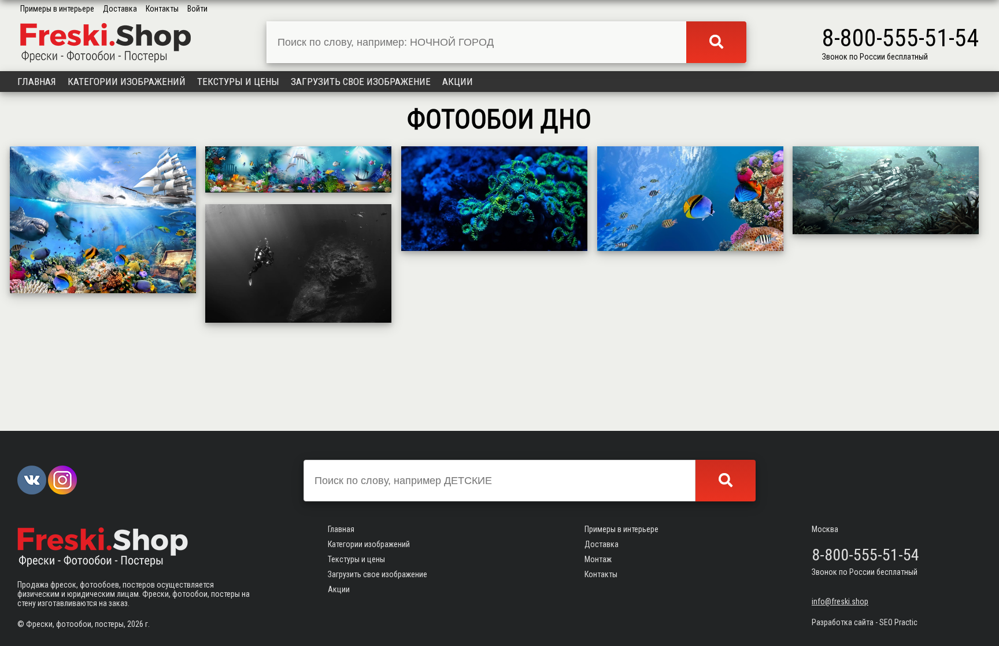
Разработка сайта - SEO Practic (864, 622)
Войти (197, 8)
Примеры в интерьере (57, 8)
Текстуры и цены (238, 81)
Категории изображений (127, 81)
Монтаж (598, 559)
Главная (36, 81)
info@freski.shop (840, 601)
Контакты (162, 8)
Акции (457, 81)
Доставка (120, 8)
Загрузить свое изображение (361, 81)
